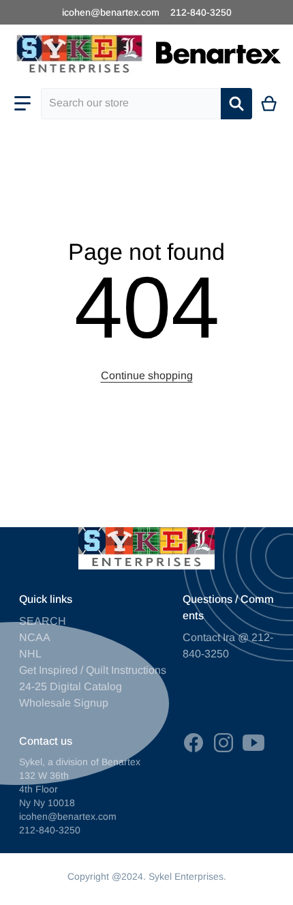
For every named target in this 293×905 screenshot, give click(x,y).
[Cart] (269, 104)
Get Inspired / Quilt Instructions (92, 670)
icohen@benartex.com (110, 12)
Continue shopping (147, 375)
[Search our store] (236, 103)
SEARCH (42, 621)
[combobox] (131, 103)
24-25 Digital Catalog (70, 686)
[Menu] (22, 103)
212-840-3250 (201, 12)
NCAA (34, 637)
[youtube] (253, 743)
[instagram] (223, 743)
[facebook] (194, 743)
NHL (30, 653)
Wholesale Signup (63, 703)
